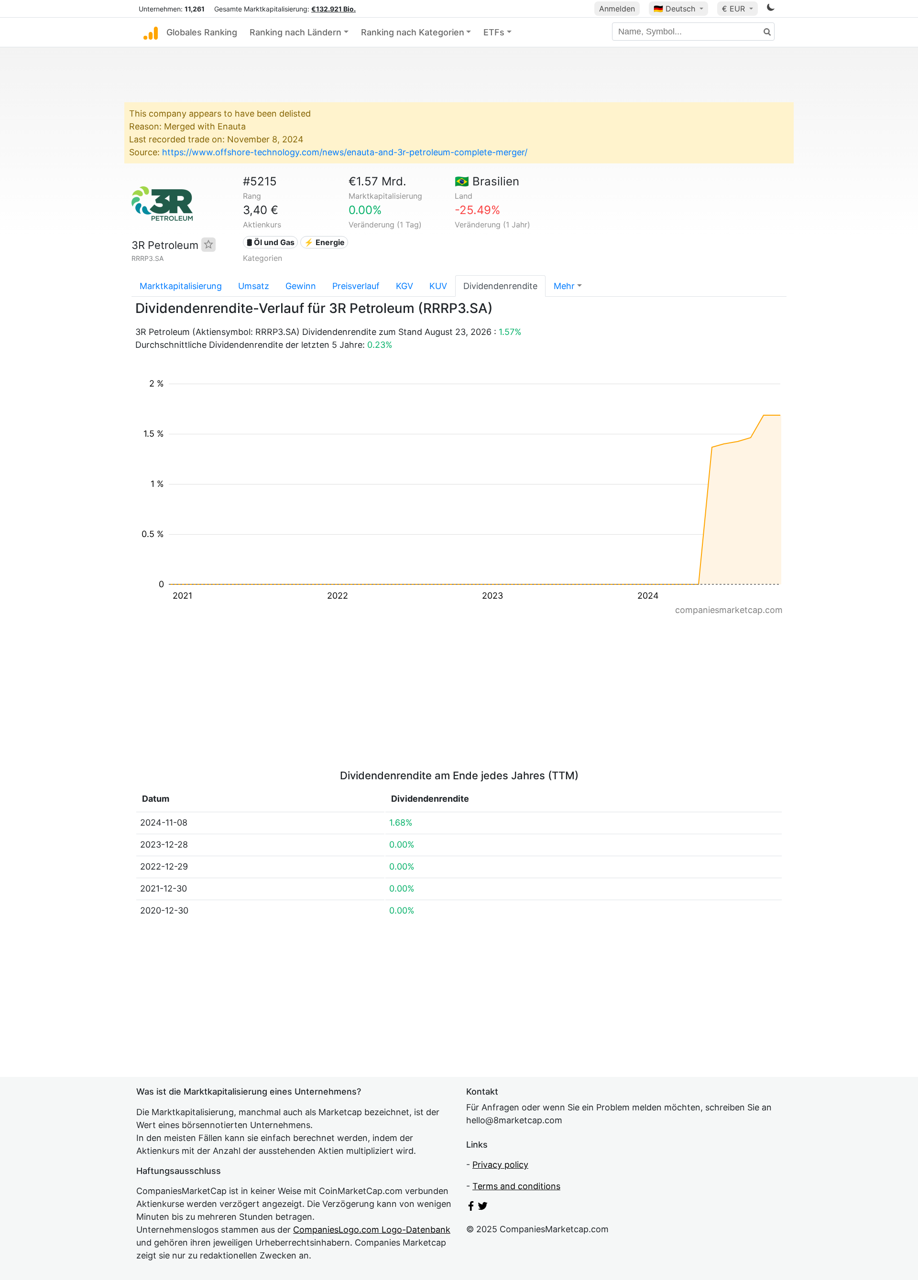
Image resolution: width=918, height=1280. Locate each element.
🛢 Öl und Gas (271, 242)
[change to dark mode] (771, 9)
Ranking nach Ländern (295, 32)
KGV (404, 286)
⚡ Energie (324, 242)
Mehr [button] (564, 286)
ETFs (493, 32)
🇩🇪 (674, 8)
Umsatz (253, 286)
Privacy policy (500, 1165)
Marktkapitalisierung (181, 286)
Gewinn (300, 286)
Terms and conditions (516, 1186)
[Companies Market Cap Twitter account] (483, 1208)
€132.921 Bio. (333, 9)
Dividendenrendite (500, 286)
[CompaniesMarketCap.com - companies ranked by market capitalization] (150, 32)
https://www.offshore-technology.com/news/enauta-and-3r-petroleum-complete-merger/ (344, 152)
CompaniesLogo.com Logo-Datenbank (371, 1230)
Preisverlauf (356, 286)
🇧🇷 (487, 181)
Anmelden (617, 8)
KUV (438, 286)
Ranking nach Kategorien (412, 32)
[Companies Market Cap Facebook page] (471, 1208)
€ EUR (734, 8)
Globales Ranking (201, 32)
